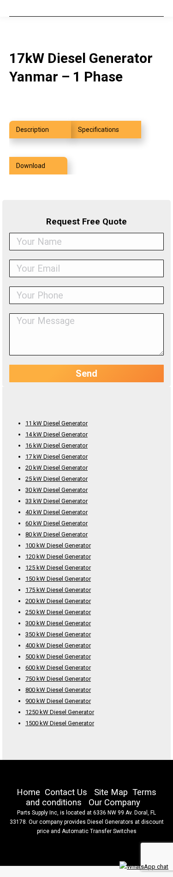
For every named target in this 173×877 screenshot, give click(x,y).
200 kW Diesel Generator (58, 600)
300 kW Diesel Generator (58, 623)
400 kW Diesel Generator (58, 645)
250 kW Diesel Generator (58, 612)
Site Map (111, 792)
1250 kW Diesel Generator (59, 712)
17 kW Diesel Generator (56, 456)
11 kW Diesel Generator (56, 423)
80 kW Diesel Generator (56, 534)
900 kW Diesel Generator (58, 700)
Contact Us (66, 792)
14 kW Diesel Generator (56, 434)
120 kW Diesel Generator (58, 556)
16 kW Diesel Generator (56, 445)
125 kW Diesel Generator (58, 567)
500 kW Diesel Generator (58, 656)
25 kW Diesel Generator (56, 478)
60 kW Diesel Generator (56, 523)
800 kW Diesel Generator (58, 689)
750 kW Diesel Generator (58, 678)
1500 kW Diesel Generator (59, 723)
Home (28, 792)
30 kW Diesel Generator (56, 489)
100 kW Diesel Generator (58, 545)
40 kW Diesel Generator (56, 512)
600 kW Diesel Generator (58, 667)
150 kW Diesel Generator (58, 578)
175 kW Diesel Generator (58, 589)
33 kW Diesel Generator (56, 501)
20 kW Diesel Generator (56, 467)
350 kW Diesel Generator (58, 634)
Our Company (114, 802)
